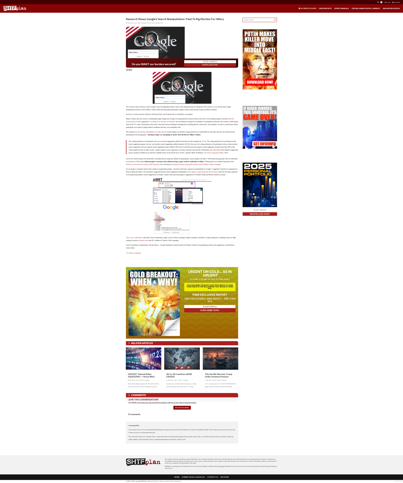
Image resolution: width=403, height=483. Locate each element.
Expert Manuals (341, 8)
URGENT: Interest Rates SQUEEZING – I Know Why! (141, 375)
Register (397, 2)
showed (137, 132)
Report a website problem (167, 481)
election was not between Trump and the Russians (142, 164)
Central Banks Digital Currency (366, 8)
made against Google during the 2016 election (202, 172)
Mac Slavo (130, 23)
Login (388, 2)
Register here (182, 408)
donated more (143, 240)
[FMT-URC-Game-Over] (260, 148)
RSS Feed (225, 477)
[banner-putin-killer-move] (260, 89)
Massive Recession (391, 8)
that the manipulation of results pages (152, 132)
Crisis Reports (325, 8)
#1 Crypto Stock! (308, 8)
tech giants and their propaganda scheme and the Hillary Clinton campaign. (196, 164)
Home (177, 477)
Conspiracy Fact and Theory (148, 23)
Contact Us (212, 477)
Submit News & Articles (193, 477)
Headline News (159, 23)
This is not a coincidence (134, 237)
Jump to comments (134, 253)
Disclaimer (178, 481)
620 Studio (155, 481)
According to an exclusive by (162, 121)
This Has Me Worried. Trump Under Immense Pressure (218, 375)
